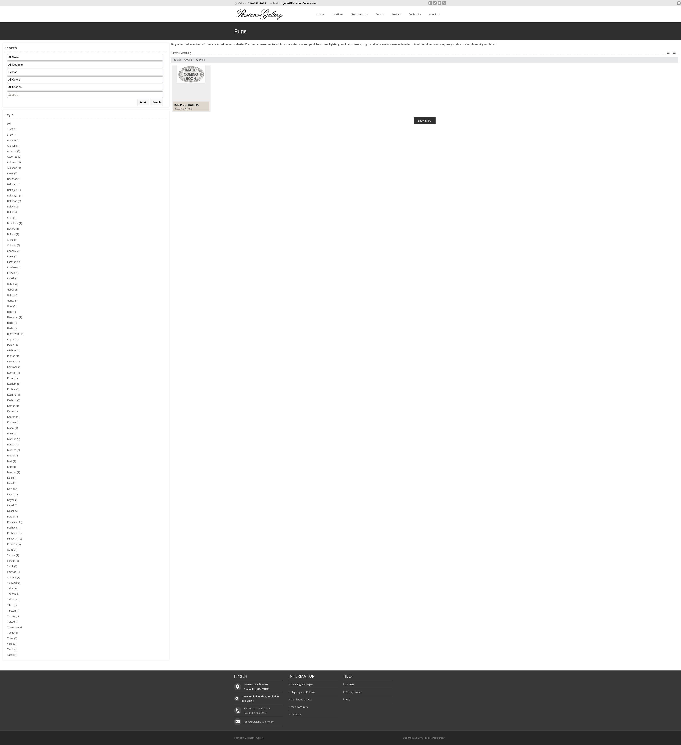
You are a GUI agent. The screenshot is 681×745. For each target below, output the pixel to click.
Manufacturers (299, 707)
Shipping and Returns (303, 692)
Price (201, 59)
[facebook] (430, 4)
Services (396, 14)
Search (157, 102)
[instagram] (439, 4)
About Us (434, 14)
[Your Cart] (679, 3)
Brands (379, 14)
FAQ (347, 699)
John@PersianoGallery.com (300, 3)
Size (179, 59)
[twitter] (435, 4)
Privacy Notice (353, 692)
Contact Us (415, 14)
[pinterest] (444, 4)
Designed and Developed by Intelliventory (424, 737)
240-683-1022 (257, 3)
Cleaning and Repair (302, 684)
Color (190, 59)
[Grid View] (674, 52)
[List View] (668, 52)
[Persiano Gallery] (256, 13)
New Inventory (359, 14)
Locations (337, 14)
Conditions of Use (301, 699)
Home (320, 14)
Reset (143, 102)
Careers (349, 684)
